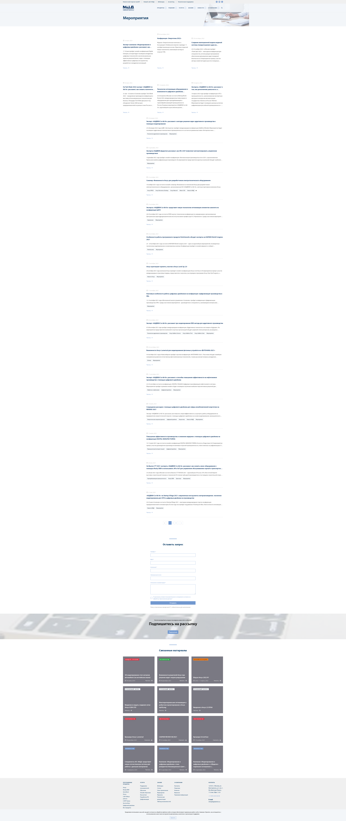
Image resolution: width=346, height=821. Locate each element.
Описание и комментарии (158, 582)
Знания (190, 8)
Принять (173, 818)
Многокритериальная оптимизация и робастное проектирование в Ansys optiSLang (172, 704)
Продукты (160, 8)
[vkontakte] (217, 2)
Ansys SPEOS (150, 190)
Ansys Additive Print (187, 333)
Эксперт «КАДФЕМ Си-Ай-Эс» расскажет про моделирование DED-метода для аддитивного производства (184, 323)
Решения (171, 8)
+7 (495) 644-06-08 (214, 796)
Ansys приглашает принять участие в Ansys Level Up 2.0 (166, 267)
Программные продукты (127, 783)
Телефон (153, 551)
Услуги (181, 8)
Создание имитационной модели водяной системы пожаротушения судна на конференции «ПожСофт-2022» (206, 43)
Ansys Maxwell (174, 190)
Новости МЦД (190, 190)
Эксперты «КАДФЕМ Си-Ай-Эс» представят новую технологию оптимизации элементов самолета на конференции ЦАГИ (182, 208)
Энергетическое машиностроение (156, 419)
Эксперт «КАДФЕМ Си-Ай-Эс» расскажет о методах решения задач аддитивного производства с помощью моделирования (181, 122)
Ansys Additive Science (175, 333)
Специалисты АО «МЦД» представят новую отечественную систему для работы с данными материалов (138, 764)
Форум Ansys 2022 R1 (201, 677)
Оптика (149, 360)
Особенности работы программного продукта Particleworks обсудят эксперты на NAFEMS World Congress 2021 (184, 238)
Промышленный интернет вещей (155, 449)
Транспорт (178, 478)
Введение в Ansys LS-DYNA (202, 707)
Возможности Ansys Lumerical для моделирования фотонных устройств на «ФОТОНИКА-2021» (180, 350)
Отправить (173, 603)
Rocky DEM (171, 478)
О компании (212, 8)
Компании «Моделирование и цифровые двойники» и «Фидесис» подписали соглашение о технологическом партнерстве (205, 764)
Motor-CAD (182, 190)
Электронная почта (155, 575)
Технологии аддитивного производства (157, 134)
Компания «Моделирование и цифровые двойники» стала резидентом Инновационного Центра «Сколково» (172, 764)
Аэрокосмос (150, 220)
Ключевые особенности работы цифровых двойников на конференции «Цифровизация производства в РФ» (184, 295)
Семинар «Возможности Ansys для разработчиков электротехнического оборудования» (178, 180)
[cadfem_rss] (222, 2)
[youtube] (219, 2)
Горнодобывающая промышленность (156, 478)
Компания (153, 567)
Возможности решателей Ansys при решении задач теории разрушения (172, 676)
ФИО (152, 559)
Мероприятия (172, 134)
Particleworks (150, 249)
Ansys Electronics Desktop (162, 190)
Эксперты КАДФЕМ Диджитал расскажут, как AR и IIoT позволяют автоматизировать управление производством (181, 152)
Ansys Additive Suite (199, 333)
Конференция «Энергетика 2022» (169, 38)
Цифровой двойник (166, 390)
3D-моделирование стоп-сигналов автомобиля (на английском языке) (137, 676)
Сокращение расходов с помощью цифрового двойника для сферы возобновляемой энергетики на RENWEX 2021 (182, 408)
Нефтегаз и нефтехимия (153, 390)
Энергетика (182, 419)
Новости (201, 8)
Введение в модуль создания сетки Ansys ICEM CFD (137, 706)
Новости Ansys (151, 276)
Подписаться (173, 632)
